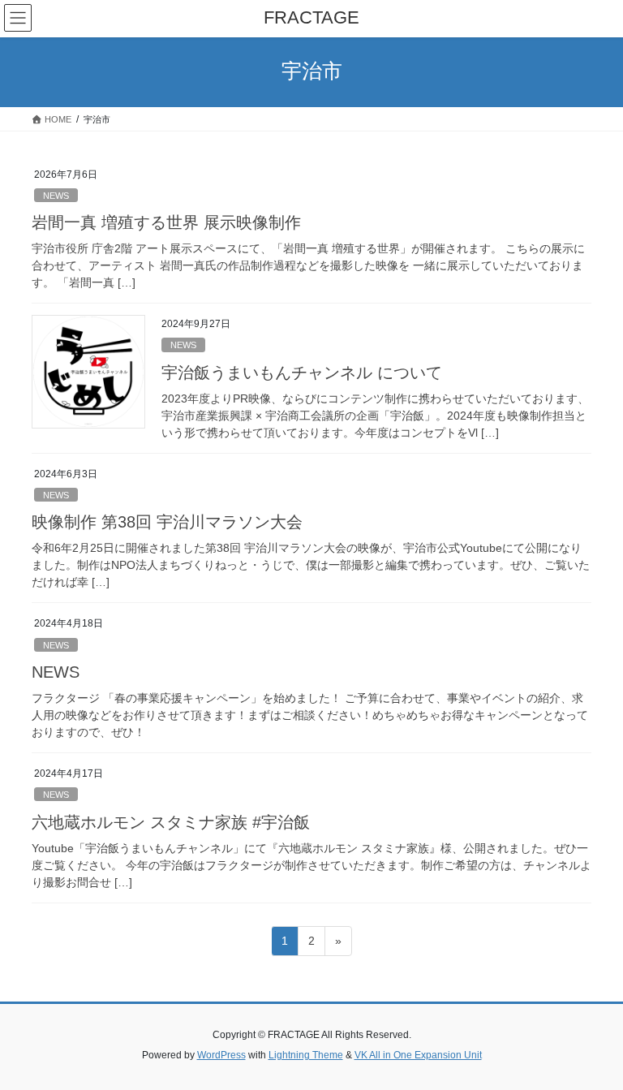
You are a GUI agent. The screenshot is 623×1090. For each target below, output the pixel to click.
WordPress (221, 1055)
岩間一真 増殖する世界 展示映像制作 (166, 222)
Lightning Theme (306, 1055)
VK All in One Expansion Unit (418, 1055)
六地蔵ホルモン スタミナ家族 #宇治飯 (171, 822)
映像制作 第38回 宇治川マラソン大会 (167, 522)
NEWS (56, 195)
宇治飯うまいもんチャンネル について (301, 372)
